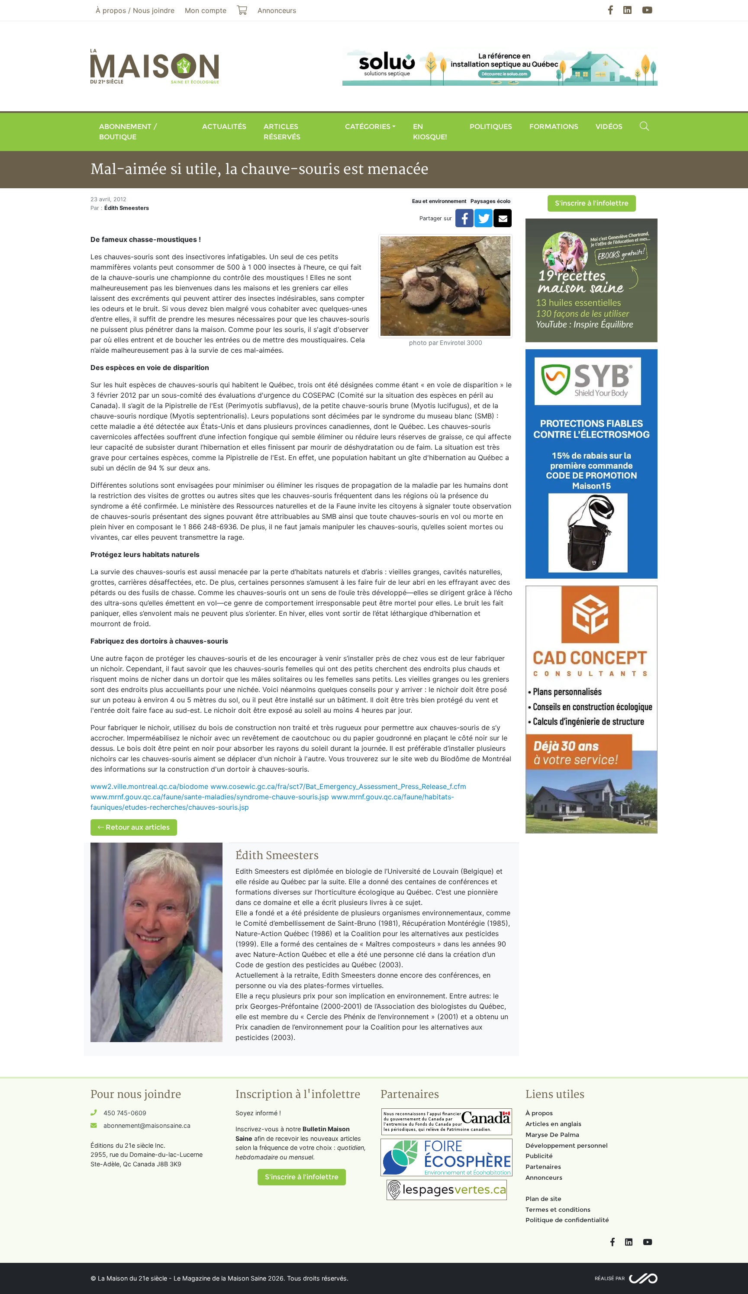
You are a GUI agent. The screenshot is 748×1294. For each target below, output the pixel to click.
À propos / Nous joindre (135, 10)
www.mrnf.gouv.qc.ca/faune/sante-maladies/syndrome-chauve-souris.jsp (209, 796)
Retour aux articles (137, 827)
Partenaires (543, 1167)
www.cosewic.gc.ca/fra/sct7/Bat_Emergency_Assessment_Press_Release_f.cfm (338, 786)
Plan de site (543, 1199)
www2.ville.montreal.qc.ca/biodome (149, 786)
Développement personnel (567, 1145)
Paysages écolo (490, 201)
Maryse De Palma (552, 1135)
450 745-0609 (124, 1113)
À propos (539, 1113)
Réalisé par (610, 1278)
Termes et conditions (558, 1210)
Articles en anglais (553, 1124)
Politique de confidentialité (567, 1220)
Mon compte (205, 10)
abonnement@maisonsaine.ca (146, 1125)
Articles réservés (282, 131)
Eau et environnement (439, 201)
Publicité (539, 1156)
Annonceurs (544, 1177)
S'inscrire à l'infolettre (592, 203)
